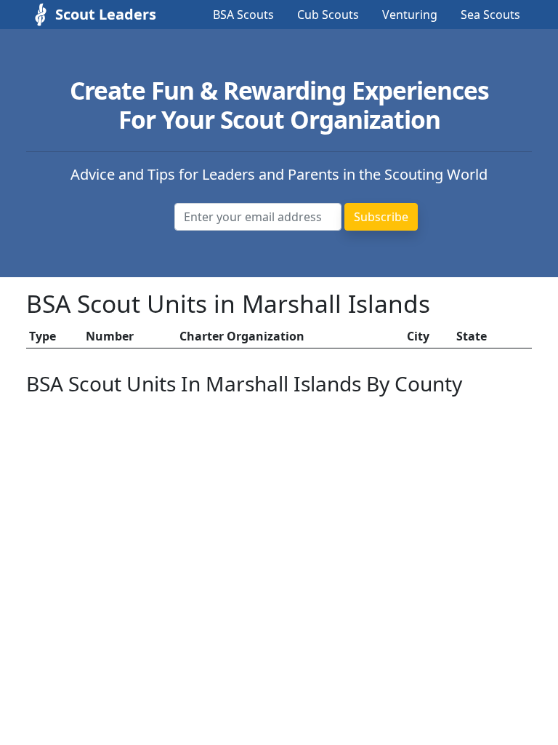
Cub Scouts (328, 15)
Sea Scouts (490, 15)
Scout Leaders (91, 14)
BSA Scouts (243, 15)
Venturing (409, 15)
